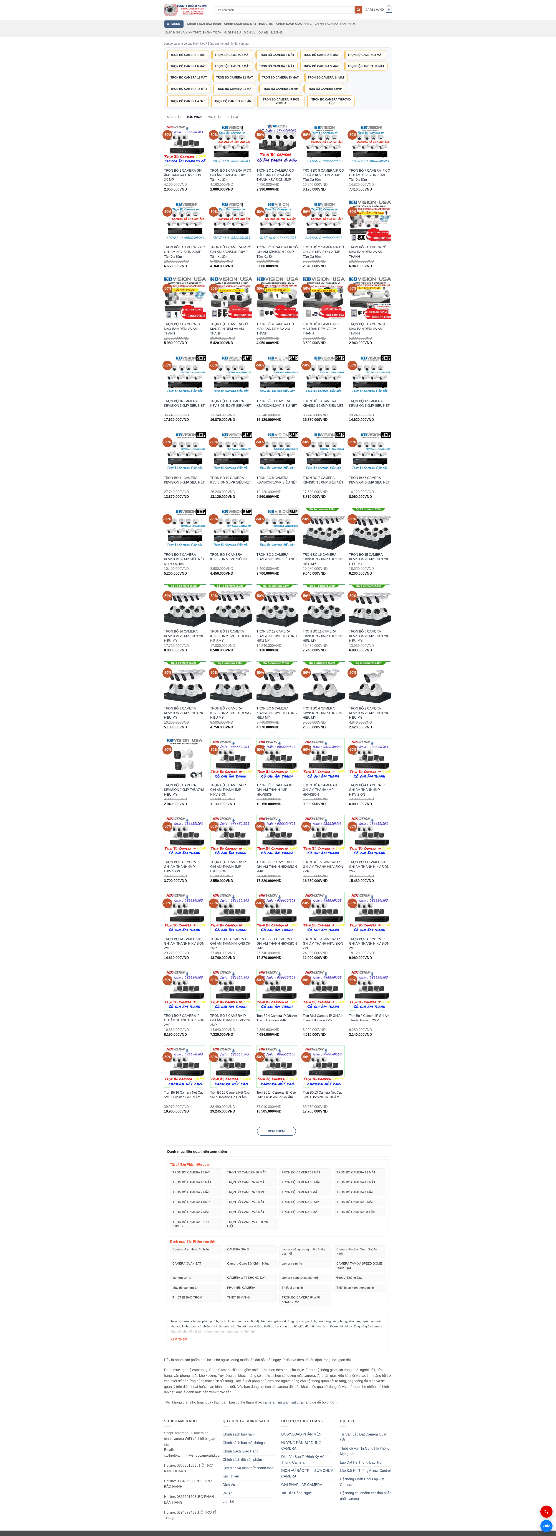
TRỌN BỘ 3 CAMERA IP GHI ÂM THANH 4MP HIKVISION (182, 866)
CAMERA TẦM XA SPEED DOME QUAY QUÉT (359, 1266)
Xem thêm (276, 1131)
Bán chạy (194, 117)
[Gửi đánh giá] (358, 9)
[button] (379, 10)
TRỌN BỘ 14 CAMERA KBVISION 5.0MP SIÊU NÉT (276, 403)
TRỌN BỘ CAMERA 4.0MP (187, 101)
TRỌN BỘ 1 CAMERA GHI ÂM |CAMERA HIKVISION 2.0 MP (183, 175)
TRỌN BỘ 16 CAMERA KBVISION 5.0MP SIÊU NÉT (184, 403)
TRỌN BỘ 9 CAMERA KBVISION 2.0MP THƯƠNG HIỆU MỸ (369, 636)
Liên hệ (277, 32)
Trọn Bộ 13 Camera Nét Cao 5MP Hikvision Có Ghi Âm (322, 1095)
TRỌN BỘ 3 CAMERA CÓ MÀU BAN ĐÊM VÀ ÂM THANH (321, 328)
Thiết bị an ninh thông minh (355, 1287)
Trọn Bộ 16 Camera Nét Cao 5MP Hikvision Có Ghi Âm (184, 1095)
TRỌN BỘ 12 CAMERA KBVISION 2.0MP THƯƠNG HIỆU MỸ (276, 636)
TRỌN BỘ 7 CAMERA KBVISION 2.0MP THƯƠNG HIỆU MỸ (230, 712)
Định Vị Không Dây (349, 1277)
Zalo (545, 1526)
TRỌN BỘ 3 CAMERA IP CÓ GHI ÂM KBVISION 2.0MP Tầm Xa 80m (277, 251)
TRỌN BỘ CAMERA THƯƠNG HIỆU (331, 101)
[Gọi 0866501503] (546, 1512)
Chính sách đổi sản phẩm (335, 23)
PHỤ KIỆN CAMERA (241, 1287)
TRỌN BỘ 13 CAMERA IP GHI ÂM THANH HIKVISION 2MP (184, 943)
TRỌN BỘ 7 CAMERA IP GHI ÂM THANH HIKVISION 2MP (184, 1020)
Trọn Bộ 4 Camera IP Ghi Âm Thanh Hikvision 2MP (276, 1018)
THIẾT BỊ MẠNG (238, 1297)
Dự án (263, 32)
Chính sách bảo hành (204, 23)
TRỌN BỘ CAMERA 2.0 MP (280, 88)
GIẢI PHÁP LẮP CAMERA (301, 1485)
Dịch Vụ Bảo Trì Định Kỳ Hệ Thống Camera (302, 1459)
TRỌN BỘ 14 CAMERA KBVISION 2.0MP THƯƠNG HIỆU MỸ (184, 636)
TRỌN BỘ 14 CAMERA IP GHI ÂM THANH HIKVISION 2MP (369, 866)
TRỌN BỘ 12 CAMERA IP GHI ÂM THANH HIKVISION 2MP (230, 943)
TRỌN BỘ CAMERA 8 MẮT (276, 66)
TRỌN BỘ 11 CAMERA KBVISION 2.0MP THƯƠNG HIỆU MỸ (323, 636)
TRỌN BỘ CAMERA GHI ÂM (233, 101)
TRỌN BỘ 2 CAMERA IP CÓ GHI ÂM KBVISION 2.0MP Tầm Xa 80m (323, 251)
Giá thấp (214, 117)
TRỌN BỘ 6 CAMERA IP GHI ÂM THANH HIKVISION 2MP (230, 1020)
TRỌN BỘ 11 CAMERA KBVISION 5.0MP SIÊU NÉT (184, 480)
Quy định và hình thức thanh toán (193, 32)
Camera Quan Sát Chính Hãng (248, 1263)
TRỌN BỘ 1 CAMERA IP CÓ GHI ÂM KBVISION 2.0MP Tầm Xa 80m (231, 175)
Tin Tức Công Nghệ (296, 1493)
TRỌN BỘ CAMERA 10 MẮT (366, 66)
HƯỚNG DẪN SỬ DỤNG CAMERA (301, 1445)
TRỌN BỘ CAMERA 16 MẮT (234, 88)
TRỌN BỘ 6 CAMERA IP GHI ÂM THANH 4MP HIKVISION (320, 789)
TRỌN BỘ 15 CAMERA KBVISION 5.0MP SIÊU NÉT (230, 403)
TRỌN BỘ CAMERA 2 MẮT (232, 55)
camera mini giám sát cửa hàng (287, 1402)
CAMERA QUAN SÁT (186, 1263)
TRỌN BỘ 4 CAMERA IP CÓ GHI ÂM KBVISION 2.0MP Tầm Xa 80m (231, 251)
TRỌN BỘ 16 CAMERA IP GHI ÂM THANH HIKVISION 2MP (276, 866)
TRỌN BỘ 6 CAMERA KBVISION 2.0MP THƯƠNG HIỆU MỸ (276, 712)
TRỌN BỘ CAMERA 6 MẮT (188, 66)
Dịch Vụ (250, 32)
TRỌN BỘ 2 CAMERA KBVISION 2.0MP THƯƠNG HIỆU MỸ (184, 789)
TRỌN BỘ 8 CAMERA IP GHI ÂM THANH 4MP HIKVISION (228, 789)
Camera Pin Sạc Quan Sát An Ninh (356, 1251)
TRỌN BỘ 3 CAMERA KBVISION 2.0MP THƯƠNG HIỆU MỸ (369, 712)
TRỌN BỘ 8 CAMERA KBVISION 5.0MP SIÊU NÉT (276, 480)
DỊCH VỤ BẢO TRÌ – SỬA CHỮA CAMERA (307, 1473)
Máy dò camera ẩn (185, 1287)
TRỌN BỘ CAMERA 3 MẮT (276, 55)
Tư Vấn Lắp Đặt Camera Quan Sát (363, 1437)
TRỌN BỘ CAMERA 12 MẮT (234, 77)
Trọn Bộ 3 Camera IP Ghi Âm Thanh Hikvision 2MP (323, 1018)
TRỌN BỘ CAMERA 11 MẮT (188, 77)
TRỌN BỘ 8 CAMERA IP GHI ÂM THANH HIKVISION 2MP (369, 943)
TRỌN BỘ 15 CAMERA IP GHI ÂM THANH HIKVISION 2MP (323, 866)
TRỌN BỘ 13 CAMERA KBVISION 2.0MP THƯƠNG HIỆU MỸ (230, 636)
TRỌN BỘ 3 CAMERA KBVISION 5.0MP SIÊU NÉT (230, 557)
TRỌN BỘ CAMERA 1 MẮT (188, 55)
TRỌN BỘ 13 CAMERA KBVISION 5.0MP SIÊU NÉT (323, 403)
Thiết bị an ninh (292, 1287)
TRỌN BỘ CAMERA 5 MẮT (365, 55)
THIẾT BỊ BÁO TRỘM (187, 1297)
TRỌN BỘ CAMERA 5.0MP (324, 88)
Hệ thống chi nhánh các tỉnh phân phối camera (366, 1496)
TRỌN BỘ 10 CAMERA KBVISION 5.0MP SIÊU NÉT (230, 480)
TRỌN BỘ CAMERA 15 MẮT (188, 88)
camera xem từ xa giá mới (300, 1277)
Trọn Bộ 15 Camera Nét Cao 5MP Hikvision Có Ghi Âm (230, 1095)
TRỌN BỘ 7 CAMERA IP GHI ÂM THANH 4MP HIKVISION (274, 789)
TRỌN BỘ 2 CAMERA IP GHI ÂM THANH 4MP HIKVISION (228, 866)
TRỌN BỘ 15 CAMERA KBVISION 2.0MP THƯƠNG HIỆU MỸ (369, 559)
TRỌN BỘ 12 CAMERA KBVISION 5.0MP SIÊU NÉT (369, 403)
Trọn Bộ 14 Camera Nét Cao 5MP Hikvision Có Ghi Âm (276, 1095)
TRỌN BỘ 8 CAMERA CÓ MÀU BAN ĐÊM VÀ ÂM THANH (368, 251)
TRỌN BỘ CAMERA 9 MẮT (321, 66)
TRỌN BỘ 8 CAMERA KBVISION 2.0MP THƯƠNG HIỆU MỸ (184, 712)
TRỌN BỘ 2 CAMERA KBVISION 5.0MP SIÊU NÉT (276, 557)
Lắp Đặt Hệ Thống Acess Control (365, 1470)
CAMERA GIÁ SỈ (238, 1249)
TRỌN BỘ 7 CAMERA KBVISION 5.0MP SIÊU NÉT (323, 480)
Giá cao (233, 117)
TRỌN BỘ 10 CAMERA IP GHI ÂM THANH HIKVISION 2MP (323, 943)
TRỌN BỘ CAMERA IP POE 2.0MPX (281, 101)
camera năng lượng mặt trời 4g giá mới (303, 1251)
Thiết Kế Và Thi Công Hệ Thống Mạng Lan (365, 1451)
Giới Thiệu (232, 32)
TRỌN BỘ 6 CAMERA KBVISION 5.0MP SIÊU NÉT (369, 480)
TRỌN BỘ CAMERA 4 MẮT (321, 55)
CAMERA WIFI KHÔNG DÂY (246, 1277)
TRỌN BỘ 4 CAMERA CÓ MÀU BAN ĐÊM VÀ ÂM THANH (275, 328)
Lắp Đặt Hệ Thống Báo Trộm (362, 1462)
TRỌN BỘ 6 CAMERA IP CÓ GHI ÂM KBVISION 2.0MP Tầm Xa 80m (184, 251)
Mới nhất (174, 117)
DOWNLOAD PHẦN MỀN (301, 1434)
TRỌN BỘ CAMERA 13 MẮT (280, 77)
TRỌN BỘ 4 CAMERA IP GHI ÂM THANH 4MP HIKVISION (367, 789)
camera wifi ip (181, 1277)
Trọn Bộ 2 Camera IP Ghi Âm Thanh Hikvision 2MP (369, 1018)
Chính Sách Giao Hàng (294, 23)
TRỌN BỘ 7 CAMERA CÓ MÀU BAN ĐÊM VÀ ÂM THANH (183, 328)
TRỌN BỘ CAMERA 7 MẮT (232, 66)
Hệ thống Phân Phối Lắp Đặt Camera (362, 1482)
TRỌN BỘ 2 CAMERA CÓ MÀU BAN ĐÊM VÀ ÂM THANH (368, 328)
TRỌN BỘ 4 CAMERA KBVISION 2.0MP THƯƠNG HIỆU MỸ (323, 712)
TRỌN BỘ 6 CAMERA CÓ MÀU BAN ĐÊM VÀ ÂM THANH (229, 328)
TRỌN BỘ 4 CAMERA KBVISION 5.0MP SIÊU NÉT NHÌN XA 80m (184, 559)
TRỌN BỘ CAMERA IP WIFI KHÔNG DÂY (301, 1299)
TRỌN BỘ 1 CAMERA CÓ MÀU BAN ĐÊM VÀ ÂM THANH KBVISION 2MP (275, 175)
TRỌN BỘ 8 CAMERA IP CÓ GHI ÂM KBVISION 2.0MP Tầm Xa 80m (323, 175)
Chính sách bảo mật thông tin (248, 23)
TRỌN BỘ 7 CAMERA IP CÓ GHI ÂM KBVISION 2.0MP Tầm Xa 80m (369, 175)
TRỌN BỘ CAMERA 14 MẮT (326, 77)
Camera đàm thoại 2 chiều (190, 1249)
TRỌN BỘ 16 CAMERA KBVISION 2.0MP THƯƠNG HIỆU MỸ (323, 559)
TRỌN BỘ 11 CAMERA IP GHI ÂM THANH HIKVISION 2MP (276, 943)
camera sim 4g (292, 1263)
